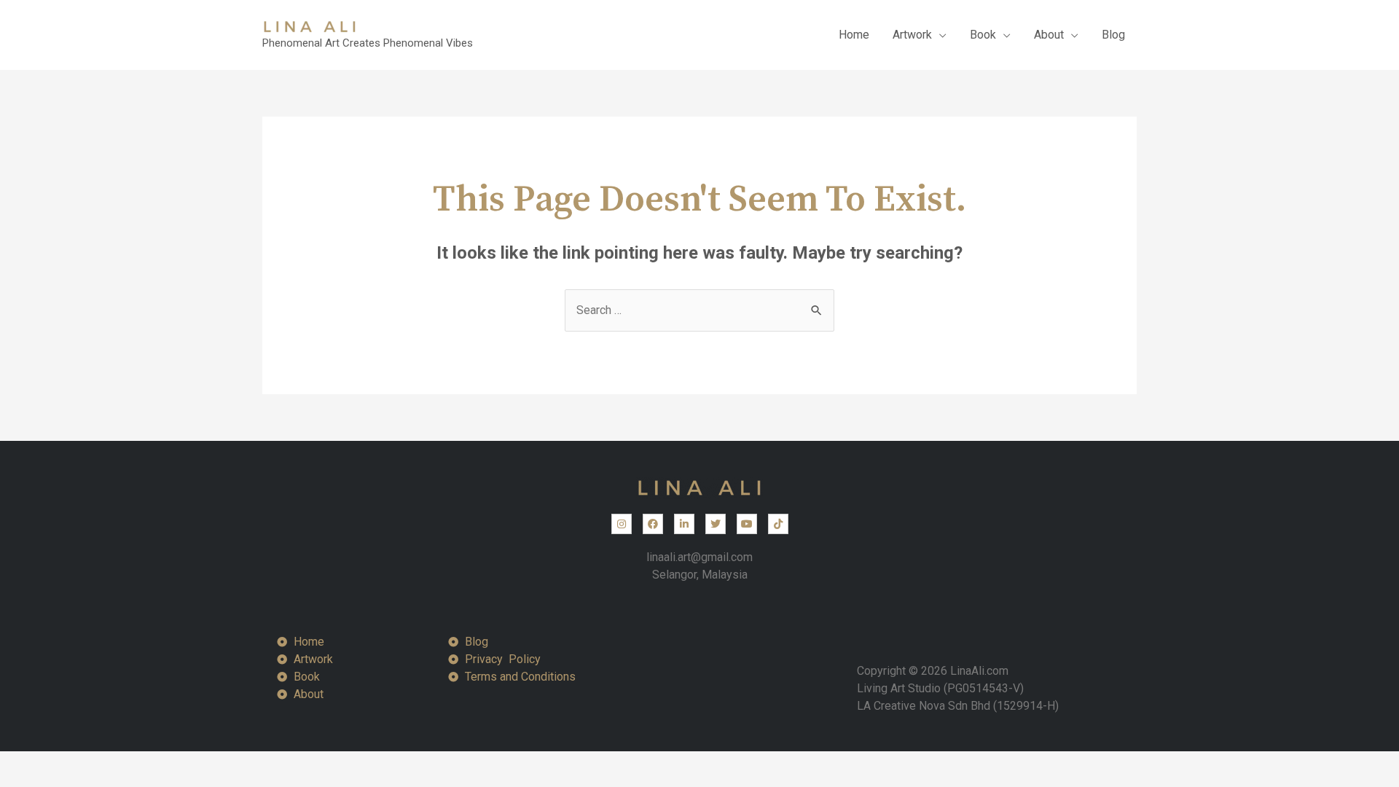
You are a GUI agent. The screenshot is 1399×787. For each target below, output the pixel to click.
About (1049, 35)
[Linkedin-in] (684, 524)
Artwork (912, 35)
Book (983, 35)
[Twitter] (715, 524)
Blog (1113, 35)
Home (854, 35)
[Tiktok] (778, 524)
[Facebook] (653, 524)
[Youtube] (747, 524)
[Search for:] (699, 310)
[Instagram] (621, 524)
